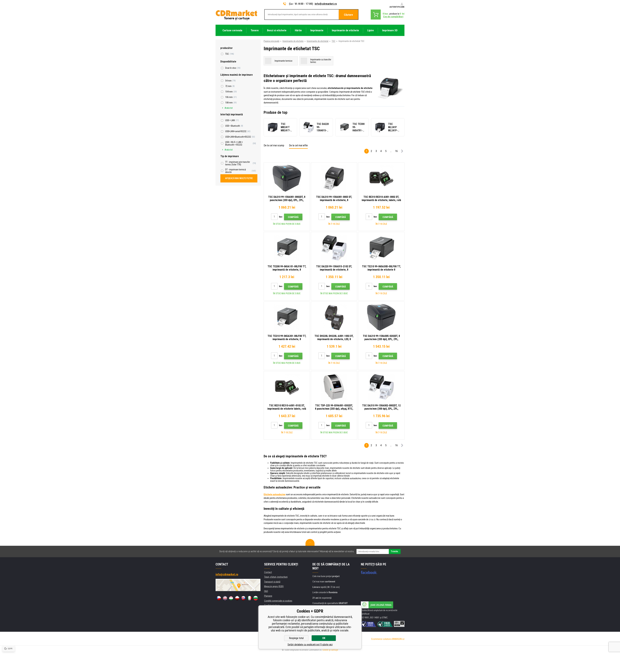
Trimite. (395, 551)
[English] (225, 598)
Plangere (268, 595)
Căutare (348, 14)
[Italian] (249, 598)
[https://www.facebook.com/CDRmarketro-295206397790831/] (369, 572)
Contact (268, 572)
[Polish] (237, 598)
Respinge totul (296, 638)
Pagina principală (271, 41)
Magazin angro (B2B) (274, 586)
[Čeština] (219, 598)
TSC (333, 41)
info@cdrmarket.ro (326, 3)
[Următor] (402, 152)
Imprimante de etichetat (317, 41)
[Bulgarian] (255, 598)
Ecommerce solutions (381, 639)
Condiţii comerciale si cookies (278, 600)
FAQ (266, 591)
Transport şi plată (272, 581)
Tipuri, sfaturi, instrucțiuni (276, 576)
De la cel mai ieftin (298, 145)
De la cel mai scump (274, 145)
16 (396, 151)
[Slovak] (243, 598)
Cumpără (293, 217)
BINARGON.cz (398, 639)
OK (323, 638)
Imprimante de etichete (293, 41)
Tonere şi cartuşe (330, 649)
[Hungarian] (231, 598)
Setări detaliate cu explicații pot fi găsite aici (310, 644)
